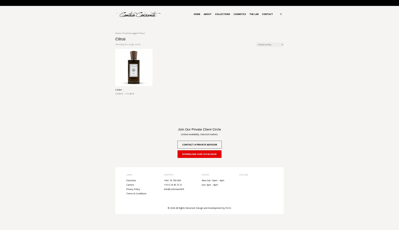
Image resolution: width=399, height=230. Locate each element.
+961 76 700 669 (172, 180)
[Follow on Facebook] (241, 182)
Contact (267, 14)
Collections (222, 14)
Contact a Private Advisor (199, 144)
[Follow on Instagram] (254, 182)
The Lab (254, 14)
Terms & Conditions (136, 193)
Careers (130, 184)
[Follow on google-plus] (266, 182)
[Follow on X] (248, 182)
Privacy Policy (133, 189)
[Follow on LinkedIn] (260, 182)
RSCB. (228, 207)
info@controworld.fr (174, 189)
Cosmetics (239, 14)
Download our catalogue (199, 154)
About (208, 14)
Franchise (131, 180)
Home (197, 14)
